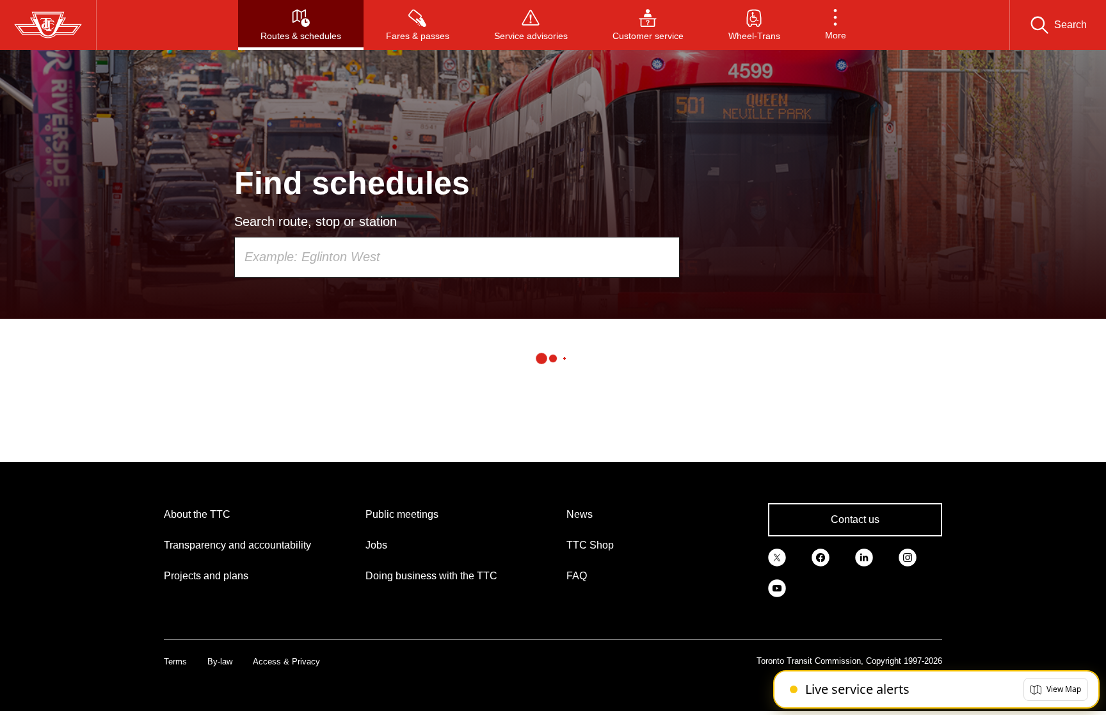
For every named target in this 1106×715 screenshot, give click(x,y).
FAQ (576, 575)
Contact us (855, 519)
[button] (836, 25)
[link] (777, 557)
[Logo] (48, 25)
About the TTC (197, 514)
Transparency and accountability (237, 545)
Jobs (376, 545)
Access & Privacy (286, 661)
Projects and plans (206, 575)
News (579, 514)
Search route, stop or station (315, 221)
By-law (219, 661)
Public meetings (401, 514)
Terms (175, 661)
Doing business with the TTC (431, 575)
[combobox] (457, 257)
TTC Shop (590, 545)
